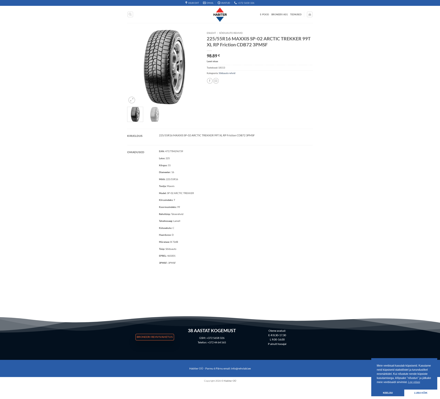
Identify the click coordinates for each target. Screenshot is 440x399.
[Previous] (133, 67)
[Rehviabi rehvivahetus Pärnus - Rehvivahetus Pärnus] (220, 14)
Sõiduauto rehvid (231, 33)
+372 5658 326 (215, 337)
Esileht (211, 33)
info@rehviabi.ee (241, 368)
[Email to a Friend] (216, 81)
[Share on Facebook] (210, 81)
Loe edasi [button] (414, 382)
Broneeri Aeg (279, 14)
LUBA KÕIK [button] (420, 392)
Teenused (296, 14)
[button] (130, 14)
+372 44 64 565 (216, 342)
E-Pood (264, 14)
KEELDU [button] (388, 392)
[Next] (196, 67)
